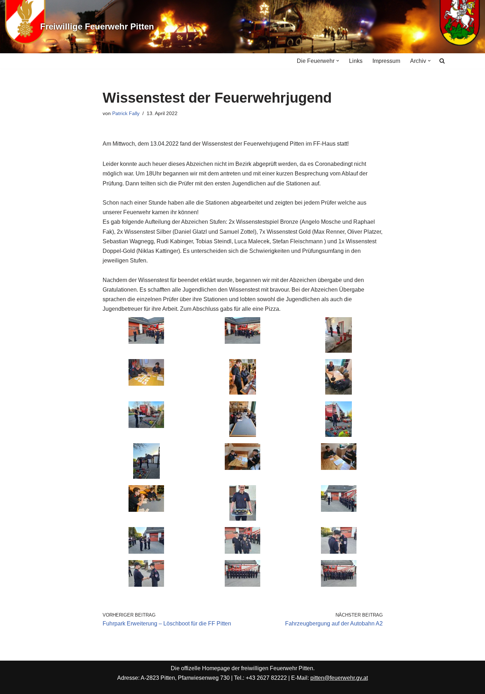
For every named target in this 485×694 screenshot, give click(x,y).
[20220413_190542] (338, 585)
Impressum (386, 61)
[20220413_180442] (146, 342)
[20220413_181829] (338, 435)
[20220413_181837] (146, 477)
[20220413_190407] (242, 585)
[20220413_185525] (242, 519)
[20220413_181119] (338, 393)
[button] (337, 60)
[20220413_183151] (338, 468)
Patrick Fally (126, 113)
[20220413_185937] (242, 552)
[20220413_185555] (338, 510)
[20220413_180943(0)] (146, 384)
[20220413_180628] (242, 342)
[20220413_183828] (146, 510)
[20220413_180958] (242, 393)
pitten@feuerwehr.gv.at (339, 678)
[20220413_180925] (338, 351)
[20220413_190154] (338, 552)
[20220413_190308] (146, 585)
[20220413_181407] (146, 426)
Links (356, 61)
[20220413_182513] (242, 468)
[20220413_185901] (146, 552)
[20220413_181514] (242, 435)
